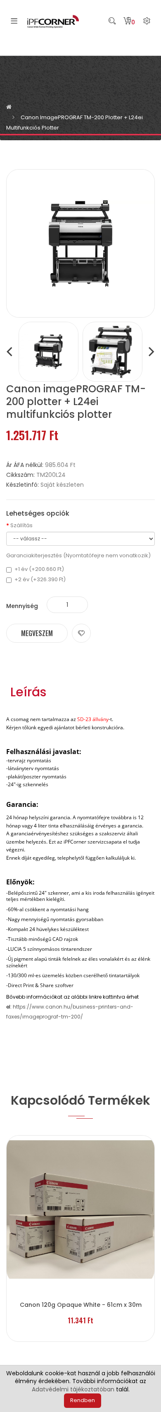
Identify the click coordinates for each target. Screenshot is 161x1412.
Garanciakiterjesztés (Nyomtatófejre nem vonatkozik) (78, 555)
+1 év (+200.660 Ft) (39, 569)
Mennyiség (22, 606)
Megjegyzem (81, 633)
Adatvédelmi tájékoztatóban (73, 1389)
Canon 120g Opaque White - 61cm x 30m (81, 1305)
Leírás (28, 692)
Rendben (82, 1400)
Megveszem (37, 633)
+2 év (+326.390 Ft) (40, 579)
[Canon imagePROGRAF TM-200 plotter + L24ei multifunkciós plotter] (48, 351)
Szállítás (21, 525)
